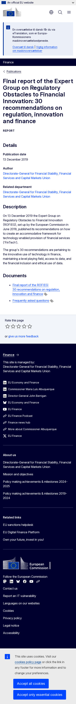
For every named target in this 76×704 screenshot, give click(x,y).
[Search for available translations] (45, 294)
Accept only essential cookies (39, 695)
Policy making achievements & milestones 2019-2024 (35, 496)
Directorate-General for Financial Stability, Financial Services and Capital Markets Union (37, 465)
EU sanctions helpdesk (18, 525)
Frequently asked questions (31, 300)
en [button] (51, 12)
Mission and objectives (18, 474)
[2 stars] (10, 326)
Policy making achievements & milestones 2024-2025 (35, 484)
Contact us (10, 588)
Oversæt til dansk (23, 47)
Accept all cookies (31, 683)
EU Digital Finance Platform (21, 532)
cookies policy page (28, 662)
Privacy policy (12, 618)
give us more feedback (23, 336)
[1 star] (7, 326)
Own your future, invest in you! (23, 539)
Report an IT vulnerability (19, 596)
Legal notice (11, 625)
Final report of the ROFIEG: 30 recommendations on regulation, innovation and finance (36, 289)
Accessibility (11, 633)
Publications (14, 71)
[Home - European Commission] (12, 11)
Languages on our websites (21, 603)
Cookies (8, 611)
